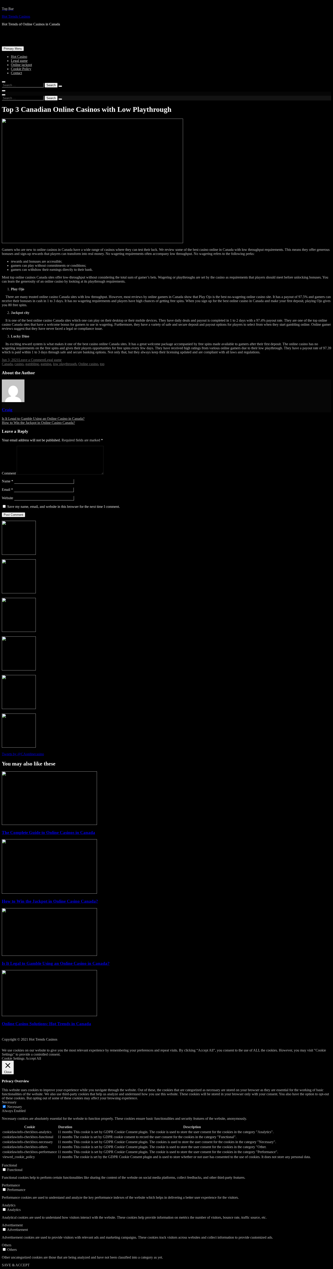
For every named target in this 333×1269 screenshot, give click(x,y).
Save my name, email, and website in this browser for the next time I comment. (63, 507)
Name (7, 481)
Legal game (19, 61)
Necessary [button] (9, 1102)
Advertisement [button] (12, 1225)
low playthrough (65, 364)
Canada (7, 364)
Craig (7, 409)
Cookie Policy (21, 69)
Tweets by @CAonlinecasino (23, 754)
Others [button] (6, 1245)
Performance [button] (11, 1185)
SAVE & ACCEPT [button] (16, 1265)
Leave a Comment (32, 360)
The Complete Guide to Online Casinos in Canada (48, 832)
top (102, 364)
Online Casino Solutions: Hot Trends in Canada (46, 1023)
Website (7, 498)
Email (7, 489)
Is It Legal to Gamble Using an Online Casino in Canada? (43, 419)
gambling (32, 364)
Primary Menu (13, 48)
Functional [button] (9, 1165)
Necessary (14, 1107)
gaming (46, 364)
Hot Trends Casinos (16, 16)
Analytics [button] (8, 1205)
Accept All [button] (33, 1058)
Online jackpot (21, 65)
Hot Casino (19, 57)
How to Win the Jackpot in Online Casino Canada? (38, 423)
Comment (9, 473)
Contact (16, 73)
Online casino (88, 364)
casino (19, 364)
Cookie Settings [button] (13, 1058)
